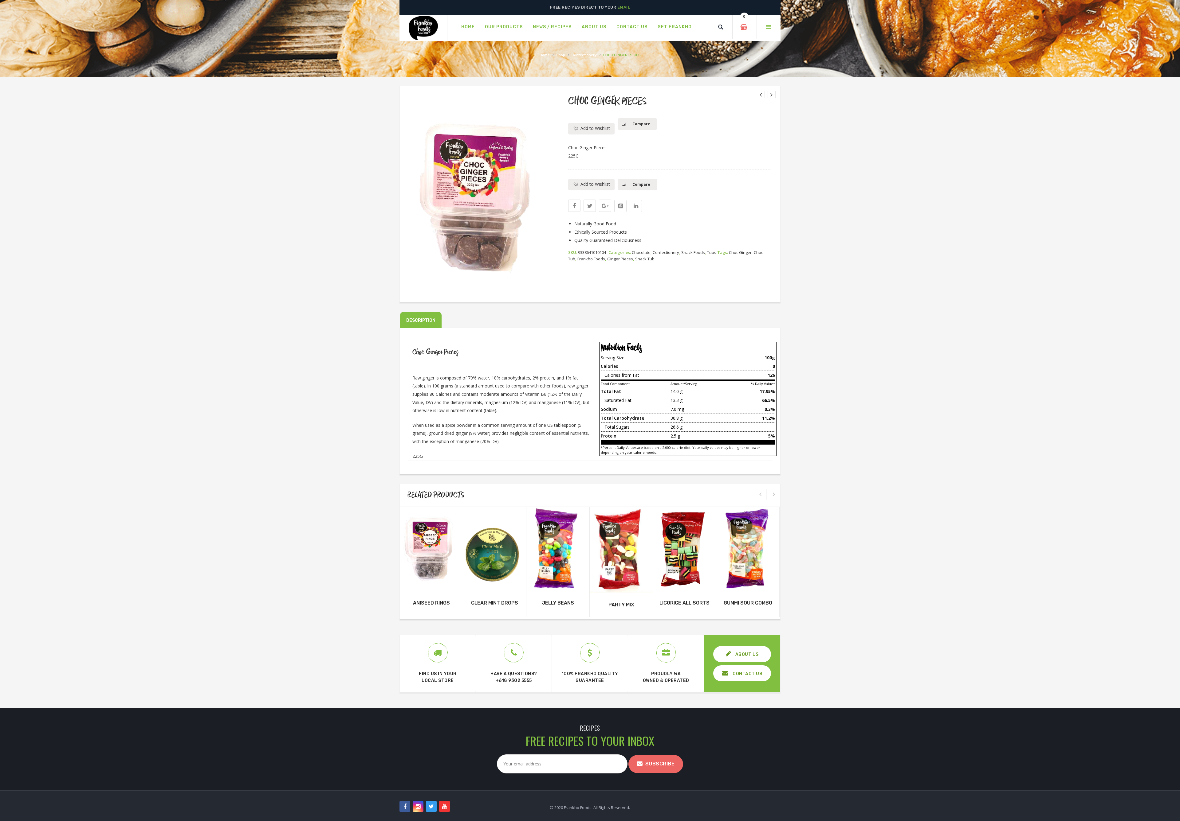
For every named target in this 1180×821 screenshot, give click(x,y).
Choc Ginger (740, 252)
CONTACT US (747, 673)
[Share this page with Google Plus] (605, 206)
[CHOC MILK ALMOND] (772, 94)
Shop (560, 55)
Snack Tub (645, 259)
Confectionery (584, 55)
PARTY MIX (621, 605)
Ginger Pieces (620, 259)
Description (420, 320)
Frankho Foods (591, 259)
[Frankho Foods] (423, 28)
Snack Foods (693, 252)
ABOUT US (746, 654)
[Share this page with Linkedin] (636, 206)
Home (545, 55)
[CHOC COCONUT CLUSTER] (761, 94)
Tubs (711, 252)
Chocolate (641, 252)
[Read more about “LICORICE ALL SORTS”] (684, 584)
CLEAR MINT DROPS (494, 603)
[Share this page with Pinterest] (620, 206)
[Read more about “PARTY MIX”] (621, 586)
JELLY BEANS (558, 603)
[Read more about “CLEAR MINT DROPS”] (495, 584)
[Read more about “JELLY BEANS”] (558, 584)
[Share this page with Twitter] (590, 206)
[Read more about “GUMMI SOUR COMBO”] (748, 584)
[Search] (720, 27)
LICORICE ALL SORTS (684, 603)
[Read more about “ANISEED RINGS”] (431, 584)
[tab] (421, 320)
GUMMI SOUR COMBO (748, 603)
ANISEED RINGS (431, 603)
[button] (591, 128)
